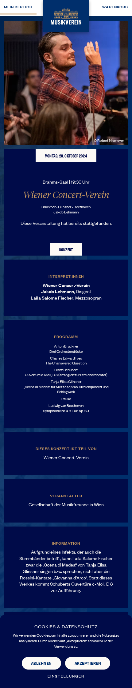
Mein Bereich (18, 6)
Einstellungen (66, 676)
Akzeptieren (88, 663)
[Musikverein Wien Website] (66, 15)
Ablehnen (41, 663)
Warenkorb (115, 6)
